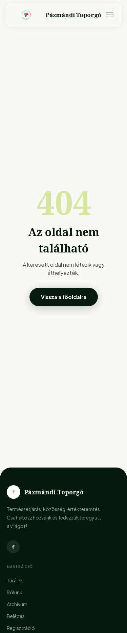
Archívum (17, 604)
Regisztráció (21, 628)
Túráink (15, 580)
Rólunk (14, 592)
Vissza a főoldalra (63, 297)
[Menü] (109, 15)
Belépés (16, 616)
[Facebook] (13, 546)
